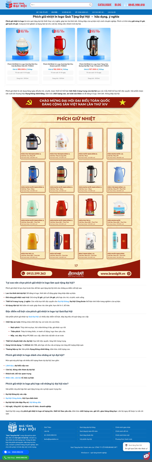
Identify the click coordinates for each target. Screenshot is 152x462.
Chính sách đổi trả (121, 431)
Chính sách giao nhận (122, 427)
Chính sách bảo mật (122, 435)
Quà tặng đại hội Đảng (88, 427)
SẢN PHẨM (54, 12)
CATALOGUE (104, 5)
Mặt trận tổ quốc (42, 12)
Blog (118, 5)
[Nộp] (90, 4)
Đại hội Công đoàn (13, 398)
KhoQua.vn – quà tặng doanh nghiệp (94, 453)
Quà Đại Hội (34, 317)
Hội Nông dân (35, 402)
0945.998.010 (136, 5)
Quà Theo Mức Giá (97, 12)
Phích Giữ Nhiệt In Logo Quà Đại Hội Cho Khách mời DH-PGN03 (58, 65)
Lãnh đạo (10, 366)
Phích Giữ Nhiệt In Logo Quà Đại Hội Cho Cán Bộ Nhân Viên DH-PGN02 (22, 65)
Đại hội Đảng (63, 301)
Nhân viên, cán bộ (13, 378)
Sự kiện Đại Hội (66, 12)
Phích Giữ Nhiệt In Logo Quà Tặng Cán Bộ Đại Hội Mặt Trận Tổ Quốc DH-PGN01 (94, 65)
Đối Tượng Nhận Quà (81, 12)
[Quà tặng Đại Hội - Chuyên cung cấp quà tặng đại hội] (16, 4)
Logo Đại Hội (112, 12)
